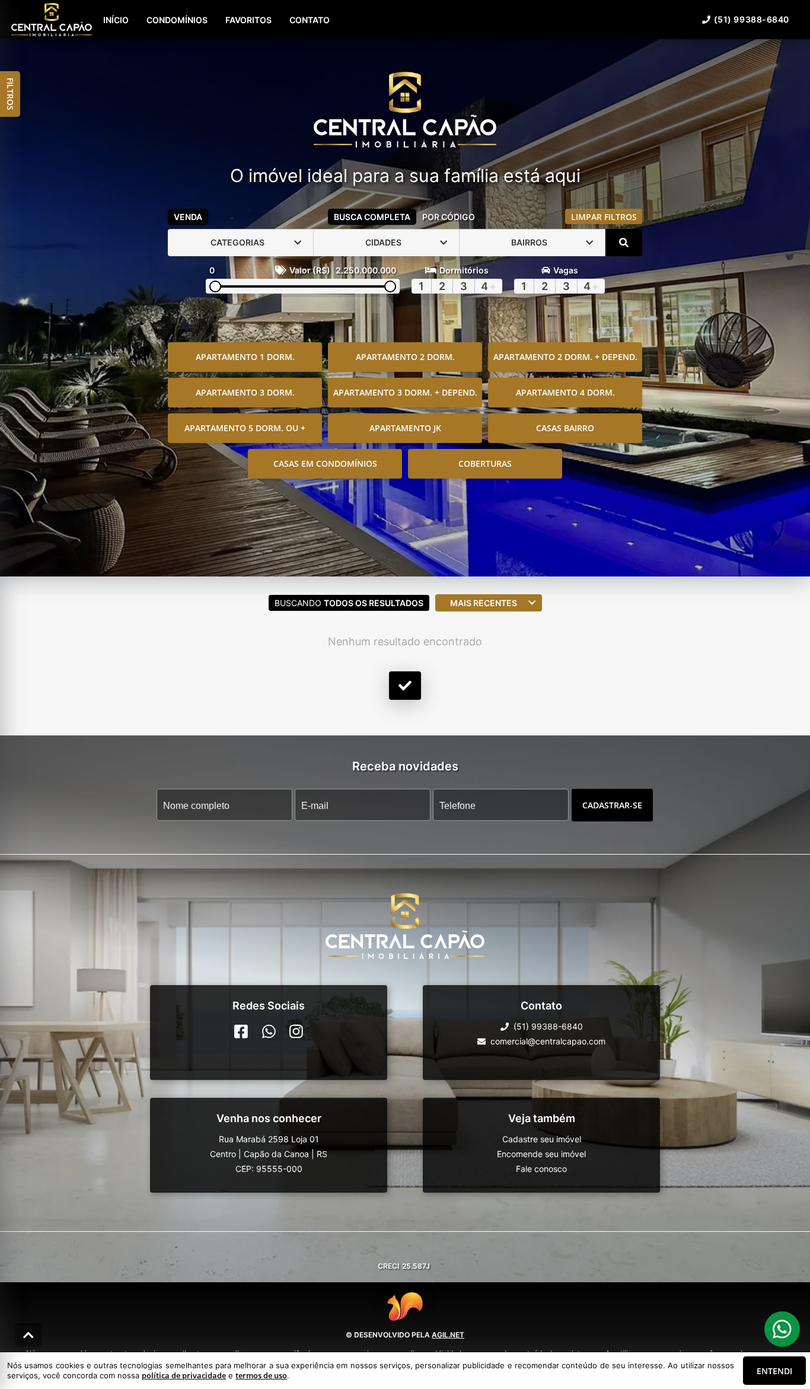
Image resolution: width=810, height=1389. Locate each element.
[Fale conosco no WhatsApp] (269, 1031)
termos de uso (261, 1375)
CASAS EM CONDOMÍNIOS (325, 463)
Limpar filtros (604, 216)
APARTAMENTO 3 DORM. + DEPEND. (405, 392)
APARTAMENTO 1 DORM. (245, 356)
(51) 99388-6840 (751, 19)
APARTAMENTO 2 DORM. (405, 356)
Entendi (774, 1371)
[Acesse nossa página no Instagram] (296, 1031)
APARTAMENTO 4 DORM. (565, 392)
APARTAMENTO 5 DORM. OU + (244, 428)
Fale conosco (541, 1169)
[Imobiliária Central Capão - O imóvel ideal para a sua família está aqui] (405, 111)
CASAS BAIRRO (565, 428)
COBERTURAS (485, 463)
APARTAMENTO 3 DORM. (245, 392)
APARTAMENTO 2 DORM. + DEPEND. (565, 356)
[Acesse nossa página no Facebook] (241, 1031)
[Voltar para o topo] (28, 1335)
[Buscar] (623, 242)
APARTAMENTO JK (405, 428)
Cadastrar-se (612, 804)
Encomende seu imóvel (541, 1154)
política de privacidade (184, 1375)
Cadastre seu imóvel (541, 1139)
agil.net (448, 1334)
